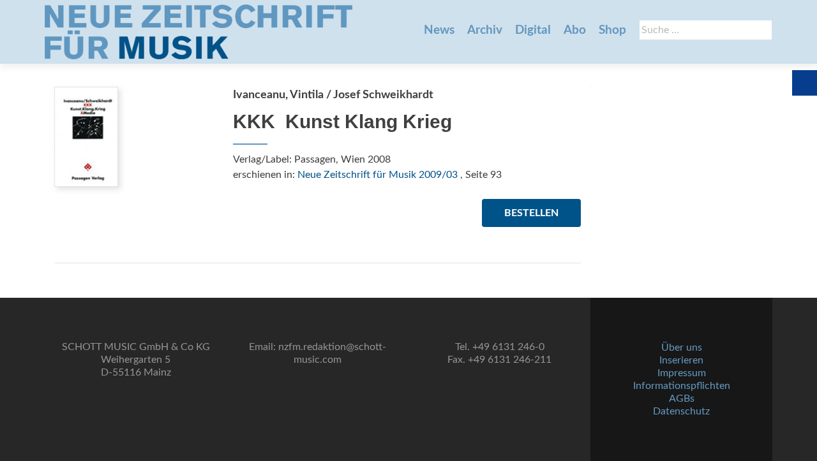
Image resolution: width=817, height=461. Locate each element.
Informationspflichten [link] (681, 386)
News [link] (439, 30)
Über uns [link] (681, 347)
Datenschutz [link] (681, 411)
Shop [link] (612, 30)
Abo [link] (575, 30)
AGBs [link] (681, 398)
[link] (198, 32)
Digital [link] (533, 30)
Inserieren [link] (681, 360)
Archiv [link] (484, 30)
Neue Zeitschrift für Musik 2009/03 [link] (377, 175)
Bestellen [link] (531, 213)
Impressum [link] (681, 373)
